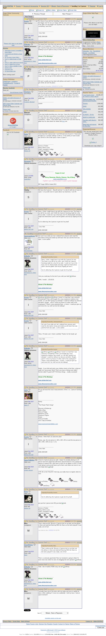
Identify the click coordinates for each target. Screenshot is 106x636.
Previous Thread (39, 14)
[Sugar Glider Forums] (38, 3)
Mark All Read (25, 621)
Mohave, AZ (27, 150)
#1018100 (79, 295)
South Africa (27, 179)
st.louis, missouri (28, 470)
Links (36, 624)
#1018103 (79, 318)
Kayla (26, 134)
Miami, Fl (26, 405)
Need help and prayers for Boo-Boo (89, 125)
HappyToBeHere (29, 460)
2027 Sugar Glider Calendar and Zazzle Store (12, 104)
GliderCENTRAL (8, 6)
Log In (100, 6)
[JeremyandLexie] (28, 244)
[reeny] (28, 399)
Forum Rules (16, 621)
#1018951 (79, 457)
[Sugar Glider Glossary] (57, 3)
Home (28, 624)
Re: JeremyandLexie (53, 318)
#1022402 (79, 542)
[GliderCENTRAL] (13, 148)
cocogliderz (91, 53)
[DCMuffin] (27, 55)
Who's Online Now (89, 40)
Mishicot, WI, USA (28, 39)
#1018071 (79, 233)
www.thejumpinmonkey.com (47, 63)
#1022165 (79, 489)
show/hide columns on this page (53, 618)
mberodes (86, 51)
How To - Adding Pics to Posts (12, 64)
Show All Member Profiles (16, 92)
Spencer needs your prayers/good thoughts (89, 100)
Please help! (7, 109)
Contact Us (89, 621)
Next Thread (66, 14)
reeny (26, 390)
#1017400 (79, 159)
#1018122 (79, 387)
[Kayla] (28, 145)
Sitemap (41, 624)
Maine (25, 555)
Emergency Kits (9, 69)
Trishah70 (17, 83)
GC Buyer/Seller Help (10, 71)
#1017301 (79, 131)
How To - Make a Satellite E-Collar (13, 66)
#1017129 (79, 19)
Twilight (5, 85)
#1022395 (79, 521)
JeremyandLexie (29, 236)
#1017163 (79, 42)
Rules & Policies (75, 624)
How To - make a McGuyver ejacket (14, 62)
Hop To (39, 613)
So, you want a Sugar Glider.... (12, 57)
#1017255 (79, 89)
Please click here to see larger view (13, 44)
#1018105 (79, 346)
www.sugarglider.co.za (60, 179)
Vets (45, 624)
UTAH (85, 112)
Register (92, 6)
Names (67, 624)
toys (63, 121)
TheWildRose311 (8, 83)
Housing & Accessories (30, 6)
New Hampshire (28, 250)
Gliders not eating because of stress (12, 98)
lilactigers (27, 92)
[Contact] (66, 3)
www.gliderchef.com (44, 60)
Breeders (50, 624)
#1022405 (79, 564)
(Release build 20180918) (53, 631)
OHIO (84, 106)
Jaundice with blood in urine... (89, 120)
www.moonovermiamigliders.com (48, 424)
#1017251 (79, 67)
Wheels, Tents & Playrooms (60, 6)
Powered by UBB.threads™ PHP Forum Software (53, 630)
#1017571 (79, 188)
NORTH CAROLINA (89, 117)
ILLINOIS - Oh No (88, 114)
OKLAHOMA (87, 109)
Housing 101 (45, 6)
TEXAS (85, 103)
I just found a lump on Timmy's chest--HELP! (90, 95)
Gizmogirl (27, 161)
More (21, 76)
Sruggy (85, 53)
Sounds (55, 624)
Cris (91, 51)
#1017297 (79, 110)
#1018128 (79, 434)
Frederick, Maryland (29, 101)
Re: (49, 542)
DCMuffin (27, 44)
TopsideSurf (96, 51)
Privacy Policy (7, 621)
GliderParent (7, 81)
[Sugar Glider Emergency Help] (76, 3)
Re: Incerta (51, 42)
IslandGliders (28, 545)
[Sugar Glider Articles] (47, 3)
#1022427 (79, 589)
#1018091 (79, 253)
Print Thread (28, 16)
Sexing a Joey (8, 67)
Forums (18, 6)
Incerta (26, 21)
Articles (5, 48)
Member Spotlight (9, 88)
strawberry (14, 81)
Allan (98, 42)
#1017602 (79, 209)
